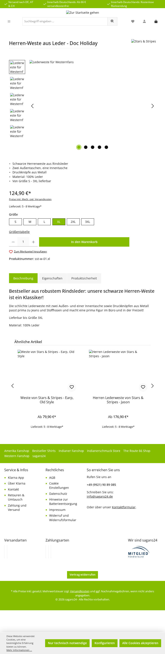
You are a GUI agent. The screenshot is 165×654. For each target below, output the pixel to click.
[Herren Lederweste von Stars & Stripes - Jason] (118, 371)
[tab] (23, 278)
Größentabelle (19, 232)
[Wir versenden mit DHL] (4, 551)
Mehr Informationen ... (19, 650)
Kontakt (13, 489)
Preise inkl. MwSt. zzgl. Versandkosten (30, 199)
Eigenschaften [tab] (52, 278)
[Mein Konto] (144, 21)
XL (58, 222)
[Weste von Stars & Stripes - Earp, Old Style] (47, 371)
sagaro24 (39, 456)
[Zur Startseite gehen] (82, 12)
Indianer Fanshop (71, 451)
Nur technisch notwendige (67, 643)
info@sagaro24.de (100, 496)
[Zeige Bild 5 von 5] (106, 147)
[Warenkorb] (156, 21)
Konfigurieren (105, 643)
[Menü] (9, 21)
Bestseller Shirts (44, 451)
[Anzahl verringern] (13, 242)
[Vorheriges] (32, 106)
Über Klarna (16, 483)
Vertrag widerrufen (82, 574)
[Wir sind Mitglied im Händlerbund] (139, 551)
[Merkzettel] (133, 21)
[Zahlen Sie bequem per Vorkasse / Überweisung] (48, 551)
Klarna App (16, 478)
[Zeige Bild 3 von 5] (92, 147)
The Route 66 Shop (136, 451)
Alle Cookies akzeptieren (140, 643)
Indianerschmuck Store (103, 451)
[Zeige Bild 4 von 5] (99, 147)
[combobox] (65, 21)
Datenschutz (58, 494)
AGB (52, 478)
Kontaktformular (124, 507)
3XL (87, 222)
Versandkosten (79, 591)
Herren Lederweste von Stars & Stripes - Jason (118, 400)
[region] (82, 106)
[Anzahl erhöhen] (33, 242)
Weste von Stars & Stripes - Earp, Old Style (46, 400)
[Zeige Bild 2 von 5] (85, 147)
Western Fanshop (16, 456)
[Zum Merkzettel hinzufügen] (71, 387)
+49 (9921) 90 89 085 (101, 485)
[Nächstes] (152, 106)
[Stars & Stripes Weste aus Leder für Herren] (92, 106)
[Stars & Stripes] (143, 45)
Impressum (57, 510)
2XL (73, 222)
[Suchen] (112, 21)
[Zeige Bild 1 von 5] (79, 147)
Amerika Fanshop (16, 451)
